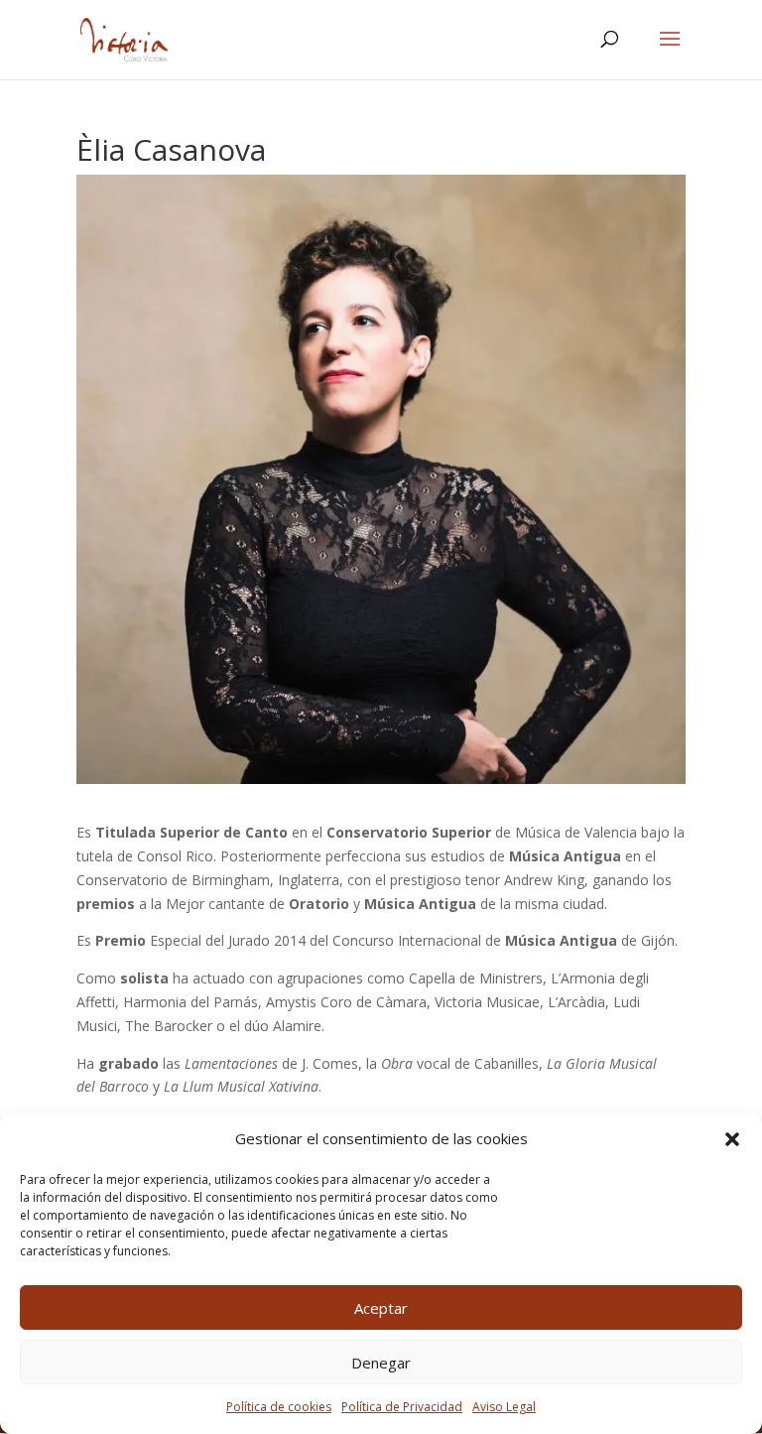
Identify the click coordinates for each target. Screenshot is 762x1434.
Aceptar (381, 1308)
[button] (732, 1139)
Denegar (381, 1362)
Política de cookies (278, 1406)
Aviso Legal (504, 1406)
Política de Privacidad (401, 1406)
